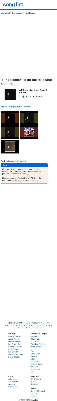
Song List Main (14, 323)
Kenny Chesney (15, 347)
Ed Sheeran (35, 354)
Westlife (34, 356)
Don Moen (35, 341)
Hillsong (34, 336)
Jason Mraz (35, 369)
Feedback (25, 323)
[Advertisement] (28, 47)
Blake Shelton (14, 357)
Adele (33, 359)
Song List (5, 13)
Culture (34, 396)
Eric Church (13, 352)
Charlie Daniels (14, 336)
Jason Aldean (14, 339)
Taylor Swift (35, 361)
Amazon (39, 96)
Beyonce (34, 384)
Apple (28, 96)
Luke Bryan (13, 349)
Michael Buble (36, 364)
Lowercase (17, 13)
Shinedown (13, 381)
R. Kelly (34, 381)
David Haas (35, 339)
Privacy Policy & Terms (40, 323)
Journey (11, 384)
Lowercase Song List (17, 161)
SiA (32, 372)
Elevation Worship (38, 344)
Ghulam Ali (35, 394)
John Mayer (13, 379)
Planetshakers (36, 347)
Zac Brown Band (15, 344)
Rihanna (34, 367)
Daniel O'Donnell (38, 391)
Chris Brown (36, 379)
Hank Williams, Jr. (15, 341)
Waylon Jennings (15, 354)
